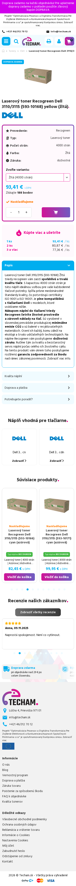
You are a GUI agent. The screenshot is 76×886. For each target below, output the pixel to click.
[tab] (11, 589)
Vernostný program (15, 775)
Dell (22, 51)
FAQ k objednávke (14, 796)
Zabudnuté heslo (13, 851)
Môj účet (8, 846)
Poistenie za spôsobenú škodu (22, 791)
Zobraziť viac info (58, 358)
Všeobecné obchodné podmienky (24, 819)
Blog (5, 770)
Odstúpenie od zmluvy (17, 856)
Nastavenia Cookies (15, 841)
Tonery (12, 51)
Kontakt (7, 862)
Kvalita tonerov (12, 802)
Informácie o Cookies (16, 835)
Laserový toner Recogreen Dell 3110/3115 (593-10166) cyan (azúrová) (19, 536)
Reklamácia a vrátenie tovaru (21, 830)
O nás (6, 765)
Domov (3, 50)
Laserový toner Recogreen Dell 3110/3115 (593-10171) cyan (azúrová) (56, 536)
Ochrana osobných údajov (19, 825)
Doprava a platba (13, 781)
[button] (6, 41)
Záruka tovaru (11, 786)
